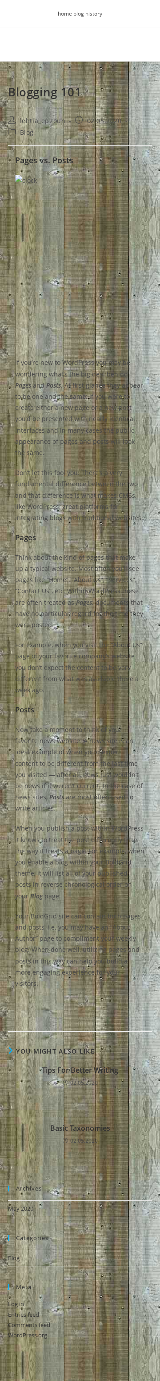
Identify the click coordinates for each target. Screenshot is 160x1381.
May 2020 (20, 1208)
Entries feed (23, 1315)
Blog (27, 132)
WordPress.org (27, 1335)
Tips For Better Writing (80, 1070)
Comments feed (29, 1325)
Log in (16, 1304)
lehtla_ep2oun (43, 120)
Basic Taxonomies (80, 1128)
